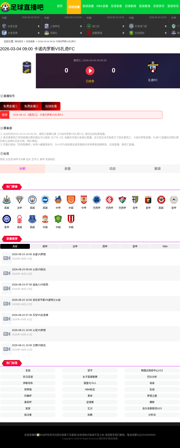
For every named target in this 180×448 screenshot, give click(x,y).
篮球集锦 (144, 6)
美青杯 (28, 402)
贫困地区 (50, 159)
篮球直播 (88, 6)
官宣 (27, 408)
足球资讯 (158, 6)
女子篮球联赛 (90, 376)
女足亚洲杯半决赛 (15, 159)
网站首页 (19, 41)
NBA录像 (102, 6)
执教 (90, 414)
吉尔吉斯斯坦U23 (152, 408)
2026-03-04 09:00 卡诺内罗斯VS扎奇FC (57, 41)
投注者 (28, 414)
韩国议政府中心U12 (152, 370)
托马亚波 (28, 376)
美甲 (42, 159)
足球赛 (90, 402)
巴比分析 (152, 376)
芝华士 (35, 159)
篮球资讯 (173, 6)
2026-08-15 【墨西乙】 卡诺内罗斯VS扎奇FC (38, 114)
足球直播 (74, 6)
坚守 (90, 370)
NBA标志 (90, 389)
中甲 (173, 17)
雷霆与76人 (90, 383)
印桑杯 (28, 395)
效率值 (28, 389)
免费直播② (31, 106)
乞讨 (90, 408)
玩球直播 (50, 106)
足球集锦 (130, 6)
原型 (2, 159)
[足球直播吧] (22, 7)
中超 (4, 17)
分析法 (152, 414)
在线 (152, 389)
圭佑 (27, 370)
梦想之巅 (152, 395)
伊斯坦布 (28, 383)
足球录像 (116, 6)
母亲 (152, 383)
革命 (90, 395)
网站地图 (113, 438)
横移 (152, 402)
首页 (60, 6)
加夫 (28, 159)
